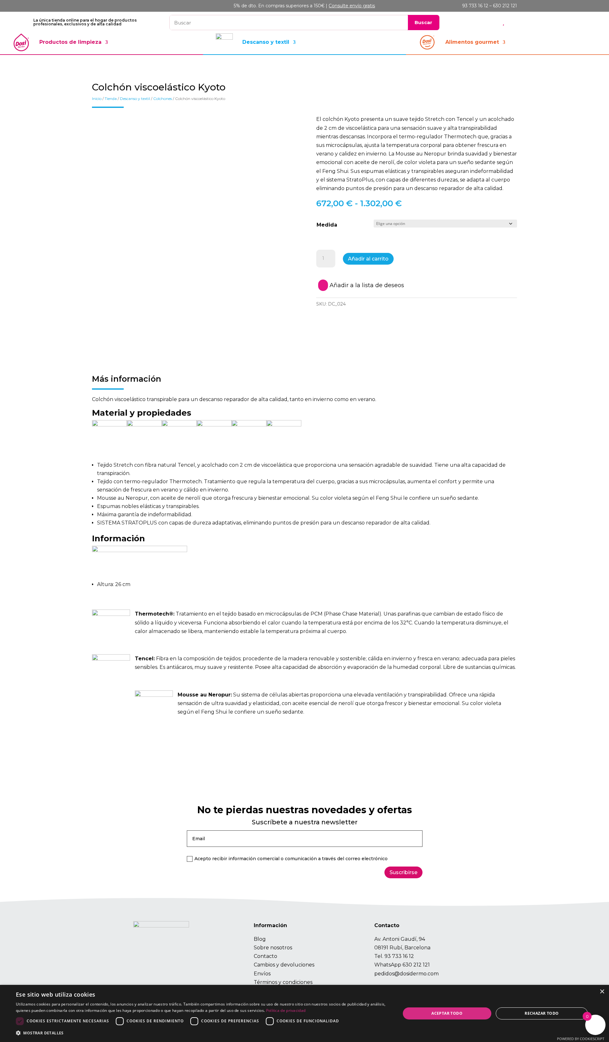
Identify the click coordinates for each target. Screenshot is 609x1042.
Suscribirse (403, 872)
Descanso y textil (265, 42)
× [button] (601, 991)
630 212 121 (416, 965)
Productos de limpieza (70, 42)
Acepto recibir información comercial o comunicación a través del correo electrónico (291, 858)
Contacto (265, 956)
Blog (260, 939)
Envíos (262, 974)
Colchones (162, 98)
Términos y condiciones (283, 982)
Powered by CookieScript (580, 1038)
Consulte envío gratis (352, 6)
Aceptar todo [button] (446, 1013)
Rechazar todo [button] (542, 1013)
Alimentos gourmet (472, 42)
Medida (327, 225)
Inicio (97, 98)
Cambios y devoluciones (284, 965)
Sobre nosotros (273, 948)
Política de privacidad (286, 1010)
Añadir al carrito (368, 259)
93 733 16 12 (399, 956)
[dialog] (304, 1013)
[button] (202, 1033)
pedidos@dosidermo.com (406, 974)
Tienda (111, 98)
